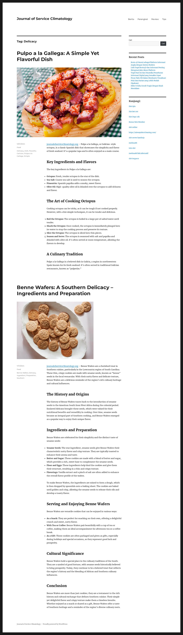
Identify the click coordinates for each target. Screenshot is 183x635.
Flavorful (32, 151)
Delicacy (20, 151)
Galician (20, 153)
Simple (27, 156)
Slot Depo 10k (134, 117)
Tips (164, 19)
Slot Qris (132, 106)
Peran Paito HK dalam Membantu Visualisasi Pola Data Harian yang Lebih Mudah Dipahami (148, 80)
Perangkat (143, 19)
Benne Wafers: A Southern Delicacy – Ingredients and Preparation (65, 290)
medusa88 (133, 143)
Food (19, 147)
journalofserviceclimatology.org (62, 144)
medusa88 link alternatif (138, 153)
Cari (130, 40)
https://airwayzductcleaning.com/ (142, 132)
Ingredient (21, 375)
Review (155, 19)
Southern (20, 378)
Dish (26, 151)
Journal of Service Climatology (44, 19)
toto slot (132, 148)
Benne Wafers (22, 373)
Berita (131, 19)
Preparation (31, 375)
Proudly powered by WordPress (55, 624)
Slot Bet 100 (133, 112)
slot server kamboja (136, 138)
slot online (133, 127)
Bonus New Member (137, 122)
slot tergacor (134, 159)
